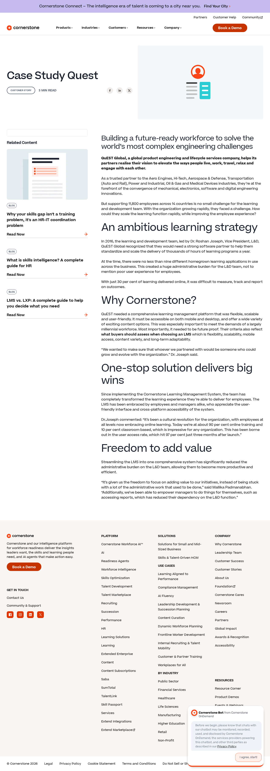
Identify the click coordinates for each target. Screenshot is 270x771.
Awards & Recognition (232, 637)
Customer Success (229, 561)
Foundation (223, 586)
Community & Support (24, 605)
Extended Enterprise (117, 654)
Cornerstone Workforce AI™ (122, 544)
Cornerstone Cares (229, 595)
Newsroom (223, 603)
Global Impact (226, 628)
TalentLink (109, 696)
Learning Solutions (115, 637)
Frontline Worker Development (181, 635)
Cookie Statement (101, 764)
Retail (162, 732)
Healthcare (166, 698)
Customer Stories (228, 569)
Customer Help (224, 17)
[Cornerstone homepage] (47, 536)
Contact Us (15, 598)
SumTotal (108, 688)
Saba (105, 679)
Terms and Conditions (139, 764)
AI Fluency (166, 596)
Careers (221, 612)
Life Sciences (168, 707)
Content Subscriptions (118, 671)
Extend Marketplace (116, 730)
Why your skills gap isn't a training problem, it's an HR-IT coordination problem (44, 151)
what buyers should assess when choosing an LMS (146, 334)
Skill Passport (111, 704)
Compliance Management (178, 587)
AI (102, 553)
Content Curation (171, 618)
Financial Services (172, 690)
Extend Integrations (116, 721)
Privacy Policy (70, 764)
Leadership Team (228, 553)
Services (107, 713)
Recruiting (109, 603)
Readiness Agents (115, 561)
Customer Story (21, 90)
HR (103, 628)
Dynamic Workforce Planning (180, 626)
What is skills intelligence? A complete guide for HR (45, 251)
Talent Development (116, 586)
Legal (48, 764)
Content (107, 662)
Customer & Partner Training (180, 657)
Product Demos (227, 697)
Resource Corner (228, 688)
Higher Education (171, 723)
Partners (200, 17)
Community (251, 17)
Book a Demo (230, 28)
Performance (111, 620)
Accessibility (225, 645)
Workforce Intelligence (118, 569)
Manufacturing (169, 715)
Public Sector (168, 681)
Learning (108, 645)
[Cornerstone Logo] (23, 27)
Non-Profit (166, 740)
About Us (222, 578)
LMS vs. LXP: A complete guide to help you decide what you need (43, 291)
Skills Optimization (115, 578)
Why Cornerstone (228, 544)
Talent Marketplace (116, 595)
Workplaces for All (172, 665)
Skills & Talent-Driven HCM (178, 558)
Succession (110, 612)
